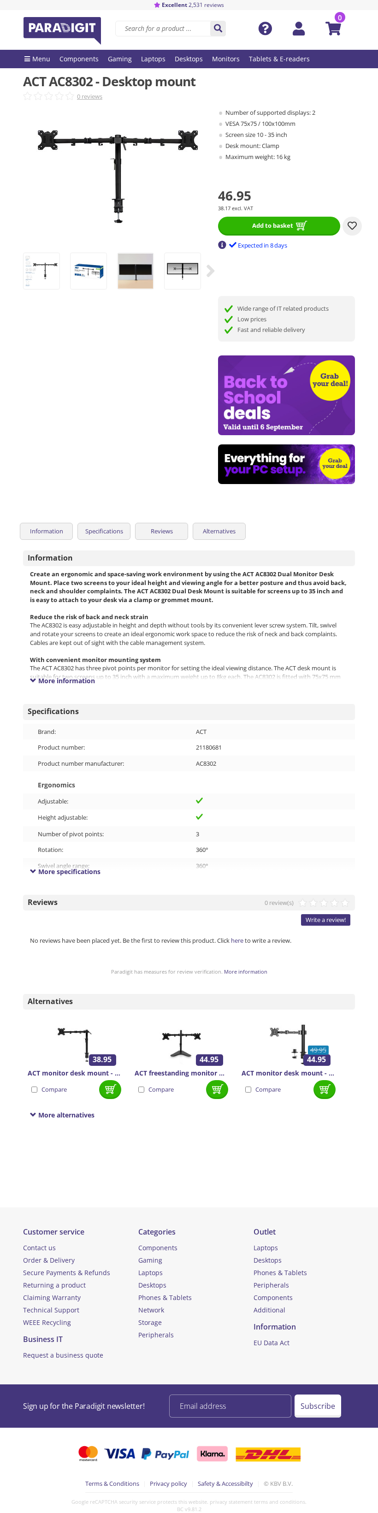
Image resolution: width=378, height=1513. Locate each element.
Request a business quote (63, 1355)
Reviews (162, 531)
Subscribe (318, 1406)
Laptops (150, 1272)
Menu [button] (41, 58)
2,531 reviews (193, 5)
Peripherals (156, 1334)
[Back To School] (286, 395)
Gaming (150, 1260)
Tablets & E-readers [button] (279, 58)
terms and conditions (279, 1501)
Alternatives (219, 531)
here (237, 940)
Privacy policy (168, 1483)
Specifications (104, 531)
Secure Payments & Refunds (66, 1272)
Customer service (53, 1232)
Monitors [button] (226, 58)
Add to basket (272, 225)
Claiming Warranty (52, 1297)
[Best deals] (286, 464)
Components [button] (79, 58)
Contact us (39, 1247)
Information (46, 531)
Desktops (152, 1285)
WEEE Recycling (47, 1322)
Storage (150, 1322)
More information (245, 971)
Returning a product (54, 1285)
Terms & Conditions (112, 1483)
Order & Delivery (49, 1260)
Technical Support (51, 1310)
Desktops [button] (189, 58)
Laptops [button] (153, 58)
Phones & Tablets (165, 1297)
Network (151, 1310)
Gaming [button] (120, 58)
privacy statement (231, 1501)
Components (157, 1247)
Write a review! (326, 920)
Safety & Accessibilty (225, 1483)
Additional (269, 1310)
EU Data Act (271, 1342)
